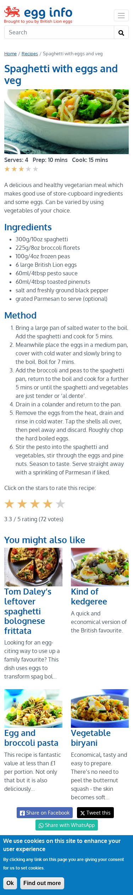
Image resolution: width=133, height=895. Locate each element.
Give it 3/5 (35, 509)
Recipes (30, 53)
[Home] (38, 15)
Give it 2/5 (23, 509)
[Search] (121, 32)
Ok (10, 883)
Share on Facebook (47, 813)
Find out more (42, 883)
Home (10, 53)
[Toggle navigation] (121, 15)
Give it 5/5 (61, 509)
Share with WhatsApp (69, 825)
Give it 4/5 (49, 509)
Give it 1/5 (10, 509)
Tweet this (98, 813)
